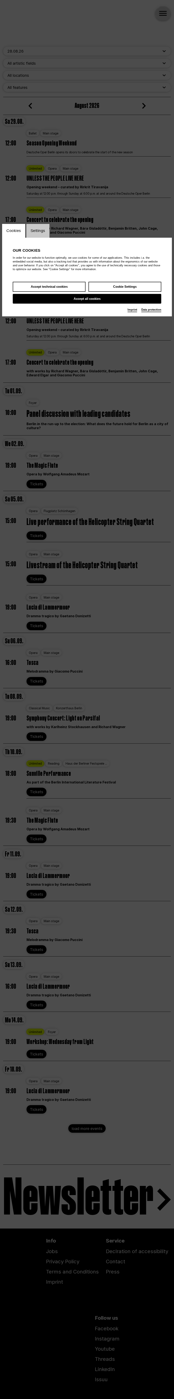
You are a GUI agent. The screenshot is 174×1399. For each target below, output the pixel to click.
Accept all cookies (87, 298)
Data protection (151, 309)
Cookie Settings (125, 286)
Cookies (13, 231)
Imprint (132, 309)
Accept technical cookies (49, 286)
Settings (38, 231)
